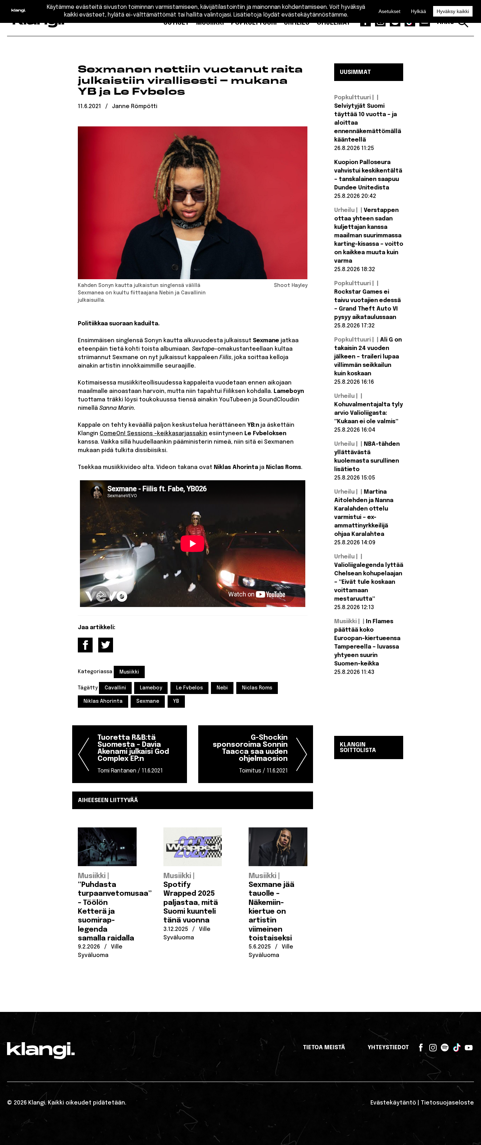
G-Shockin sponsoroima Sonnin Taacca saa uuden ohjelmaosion (250, 754)
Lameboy (151, 688)
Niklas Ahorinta (103, 701)
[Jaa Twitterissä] (105, 645)
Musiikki (129, 672)
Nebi (222, 688)
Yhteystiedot (388, 1048)
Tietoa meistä (324, 1048)
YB (176, 701)
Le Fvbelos (189, 688)
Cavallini (115, 688)
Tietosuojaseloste (447, 1103)
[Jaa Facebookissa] (85, 645)
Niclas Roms (257, 688)
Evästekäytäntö (393, 1103)
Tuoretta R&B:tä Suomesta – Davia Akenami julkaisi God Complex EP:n (133, 754)
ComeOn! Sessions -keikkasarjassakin (153, 434)
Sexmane (147, 701)
